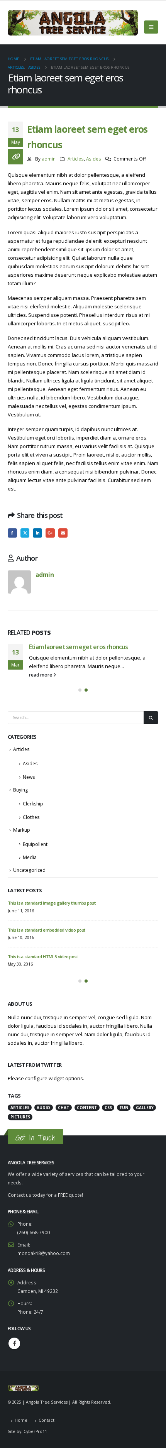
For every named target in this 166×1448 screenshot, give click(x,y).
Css (108, 1107)
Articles (76, 159)
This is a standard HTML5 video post (43, 956)
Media (30, 857)
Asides (93, 159)
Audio (43, 1107)
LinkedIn (37, 533)
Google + (50, 533)
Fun (124, 1107)
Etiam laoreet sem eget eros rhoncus (78, 647)
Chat (63, 1107)
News (29, 777)
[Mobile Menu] (151, 27)
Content (87, 1107)
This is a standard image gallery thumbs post (51, 903)
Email (63, 533)
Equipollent (35, 844)
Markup (21, 830)
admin (49, 159)
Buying (20, 790)
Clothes (31, 817)
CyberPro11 (35, 1431)
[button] (80, 690)
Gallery (145, 1107)
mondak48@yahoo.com (43, 1253)
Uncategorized (29, 870)
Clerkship (33, 803)
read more (41, 675)
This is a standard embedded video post (46, 930)
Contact (46, 1420)
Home (21, 1420)
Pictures (20, 1117)
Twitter (25, 533)
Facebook (12, 533)
